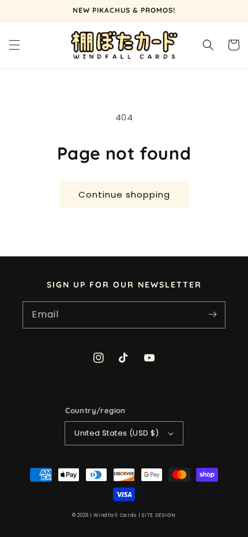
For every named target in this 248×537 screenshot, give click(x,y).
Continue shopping (124, 194)
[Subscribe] (212, 314)
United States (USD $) (116, 433)
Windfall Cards (115, 515)
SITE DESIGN (159, 515)
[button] (14, 45)
